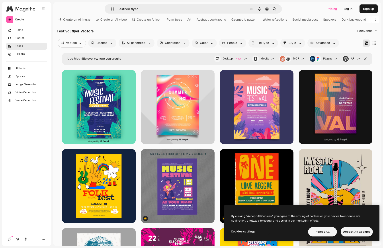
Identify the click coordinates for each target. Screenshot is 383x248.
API (353, 58)
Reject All (322, 232)
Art (189, 20)
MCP (296, 58)
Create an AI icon (149, 20)
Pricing (331, 9)
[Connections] (9, 239)
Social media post (305, 20)
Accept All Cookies (356, 232)
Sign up (368, 9)
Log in (348, 9)
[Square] (374, 43)
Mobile (265, 58)
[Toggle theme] (25, 239)
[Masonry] (366, 43)
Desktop (232, 58)
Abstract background (211, 20)
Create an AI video (113, 20)
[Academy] (17, 239)
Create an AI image (76, 20)
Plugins (327, 58)
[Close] (365, 59)
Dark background (354, 20)
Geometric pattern (244, 20)
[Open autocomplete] (111, 9)
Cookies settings (243, 231)
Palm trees (174, 20)
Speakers (329, 20)
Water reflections (275, 20)
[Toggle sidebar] (43, 8)
